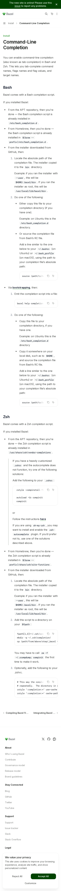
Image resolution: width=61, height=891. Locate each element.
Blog (7, 791)
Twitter (8, 802)
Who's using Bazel (14, 754)
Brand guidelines (13, 776)
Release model (12, 771)
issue (17, 6)
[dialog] (30, 870)
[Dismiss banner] (56, 4)
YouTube (9, 808)
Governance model (15, 765)
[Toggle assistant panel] (52, 13)
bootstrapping (21, 287)
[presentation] (39, 276)
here (43, 519)
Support (9, 822)
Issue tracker (11, 828)
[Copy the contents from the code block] (48, 276)
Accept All (43, 876)
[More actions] (56, 14)
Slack (8, 833)
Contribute (10, 759)
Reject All (17, 876)
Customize (30, 883)
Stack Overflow (13, 839)
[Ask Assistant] (53, 276)
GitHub (8, 796)
